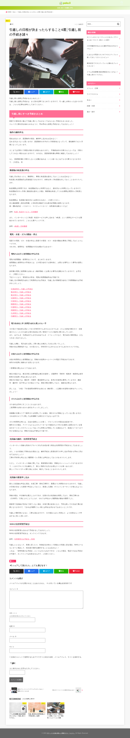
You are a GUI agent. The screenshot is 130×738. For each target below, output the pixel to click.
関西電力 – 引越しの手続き (21, 304)
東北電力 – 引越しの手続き (21, 292)
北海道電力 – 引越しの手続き (22, 289)
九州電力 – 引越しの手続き (21, 313)
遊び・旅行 (91, 112)
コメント (13, 589)
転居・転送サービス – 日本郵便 (26, 212)
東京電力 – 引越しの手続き (21, 295)
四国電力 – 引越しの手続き (21, 310)
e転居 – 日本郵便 (20, 226)
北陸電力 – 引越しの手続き (21, 298)
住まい (15, 12)
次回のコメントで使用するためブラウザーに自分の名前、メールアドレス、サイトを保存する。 (47, 657)
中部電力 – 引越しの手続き (21, 301)
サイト (11, 647)
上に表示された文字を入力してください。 (25, 668)
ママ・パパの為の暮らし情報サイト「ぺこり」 (61, 733)
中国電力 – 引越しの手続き (21, 307)
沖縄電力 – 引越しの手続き (21, 316)
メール (12, 636)
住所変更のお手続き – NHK (24, 539)
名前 (12, 626)
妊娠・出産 (91, 106)
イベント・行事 (92, 88)
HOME (9, 12)
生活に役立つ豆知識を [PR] (65, 8)
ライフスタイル (92, 94)
